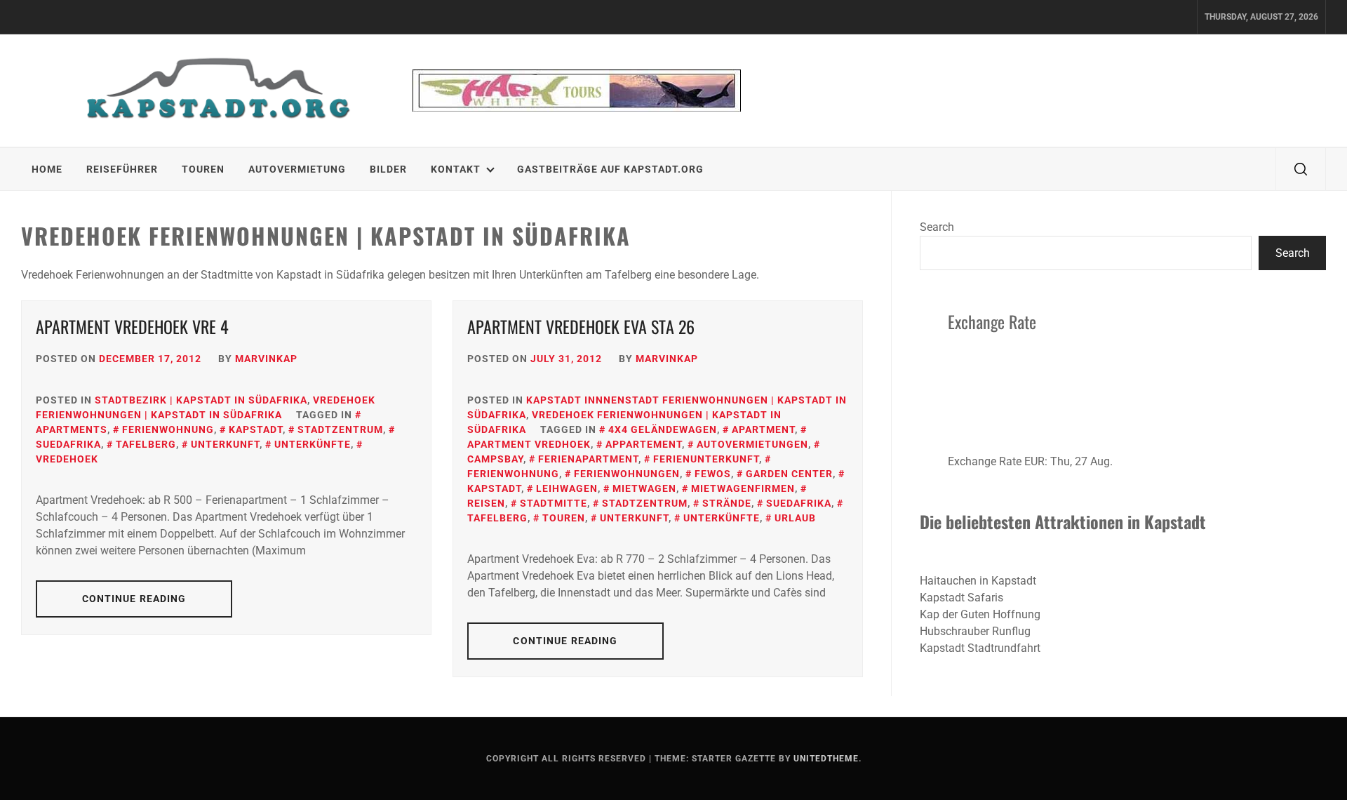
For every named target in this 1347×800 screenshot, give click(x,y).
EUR (1034, 461)
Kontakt (456, 169)
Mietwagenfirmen (743, 488)
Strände (726, 503)
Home (47, 169)
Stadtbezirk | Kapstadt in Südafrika (201, 400)
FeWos (713, 473)
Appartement (643, 444)
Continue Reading (134, 598)
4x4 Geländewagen (662, 429)
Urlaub (795, 518)
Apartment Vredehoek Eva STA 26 (581, 326)
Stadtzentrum (340, 429)
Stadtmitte (553, 503)
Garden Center (789, 473)
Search (937, 227)
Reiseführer (122, 169)
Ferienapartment (588, 459)
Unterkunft (225, 444)
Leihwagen (567, 488)
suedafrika (798, 503)
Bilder (388, 169)
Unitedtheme (826, 759)
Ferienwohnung (168, 429)
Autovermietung (297, 169)
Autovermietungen (752, 444)
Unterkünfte (312, 444)
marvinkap (266, 358)
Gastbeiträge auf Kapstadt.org (610, 169)
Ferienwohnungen (627, 473)
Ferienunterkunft (706, 459)
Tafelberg (146, 444)
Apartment (763, 429)
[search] (1301, 169)
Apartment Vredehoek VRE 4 (132, 326)
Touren (203, 169)
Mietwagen (644, 488)
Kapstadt (256, 429)
